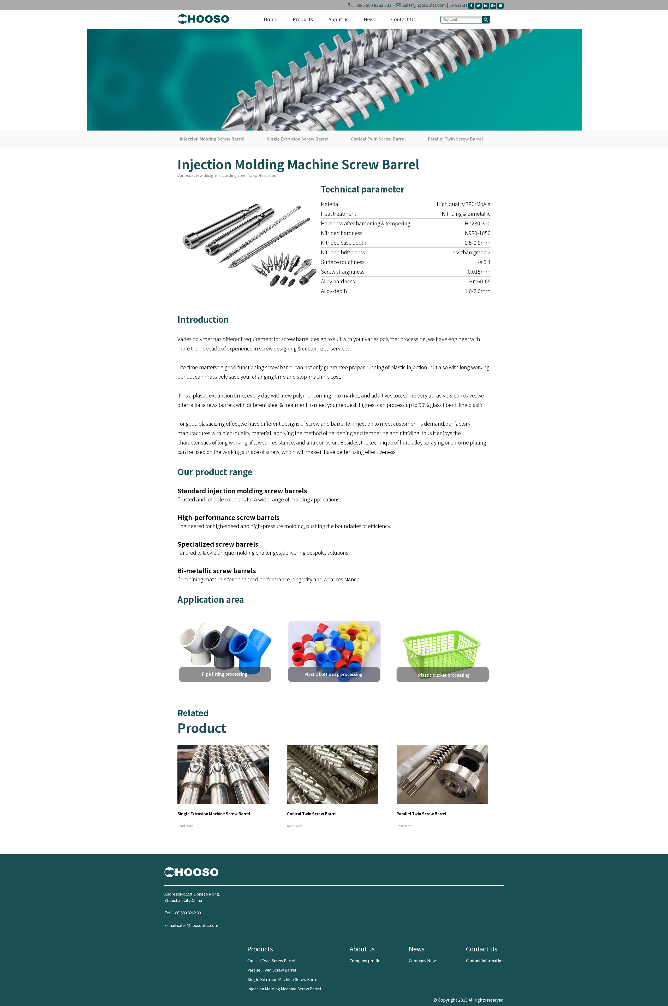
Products (303, 19)
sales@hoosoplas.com (424, 5)
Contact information (485, 960)
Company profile (365, 960)
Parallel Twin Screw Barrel (455, 139)
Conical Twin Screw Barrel (378, 139)
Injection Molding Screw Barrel (212, 139)
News (369, 19)
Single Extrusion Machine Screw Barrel (283, 979)
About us (338, 19)
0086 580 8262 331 (372, 5)
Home (270, 19)
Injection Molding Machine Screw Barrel (284, 988)
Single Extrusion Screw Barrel (298, 139)
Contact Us (403, 19)
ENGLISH (458, 5)
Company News (423, 960)
